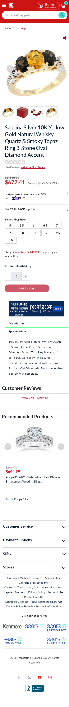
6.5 (47, 225)
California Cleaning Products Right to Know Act (33, 601)
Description (16, 323)
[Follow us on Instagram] (50, 677)
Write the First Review (33, 167)
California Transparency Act (21, 587)
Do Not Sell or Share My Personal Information (33, 606)
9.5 (60, 233)
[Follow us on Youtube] (40, 677)
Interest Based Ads (52, 587)
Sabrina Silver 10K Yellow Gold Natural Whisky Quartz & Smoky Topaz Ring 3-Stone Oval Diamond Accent (34, 141)
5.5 (24, 225)
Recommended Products (27, 416)
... (16, 28)
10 (13, 240)
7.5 (13, 233)
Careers (38, 577)
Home (8, 28)
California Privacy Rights (33, 582)
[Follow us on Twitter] (29, 677)
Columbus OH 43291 (26, 252)
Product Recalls (33, 596)
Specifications (17, 331)
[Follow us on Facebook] (19, 677)
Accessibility (52, 577)
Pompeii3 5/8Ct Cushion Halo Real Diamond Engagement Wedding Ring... (33, 479)
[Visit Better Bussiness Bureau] (34, 688)
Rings (23, 28)
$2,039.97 (12, 467)
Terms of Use (55, 592)
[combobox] (34, 15)
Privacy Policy (36, 592)
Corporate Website (18, 577)
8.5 (36, 233)
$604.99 (13, 471)
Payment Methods (14, 592)
